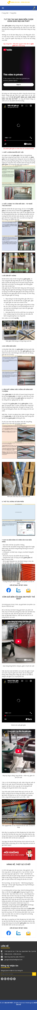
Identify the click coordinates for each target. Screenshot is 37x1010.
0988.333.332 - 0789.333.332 (20, 2)
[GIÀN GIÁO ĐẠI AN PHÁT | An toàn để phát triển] (34, 8)
